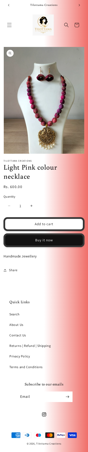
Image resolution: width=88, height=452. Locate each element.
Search (14, 314)
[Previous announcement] (9, 5)
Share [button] (13, 270)
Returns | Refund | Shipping (30, 346)
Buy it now (44, 240)
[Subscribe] (67, 396)
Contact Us (17, 335)
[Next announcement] (79, 5)
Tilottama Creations (48, 443)
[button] (9, 25)
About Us (16, 325)
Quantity (9, 197)
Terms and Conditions (26, 367)
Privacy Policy (19, 356)
